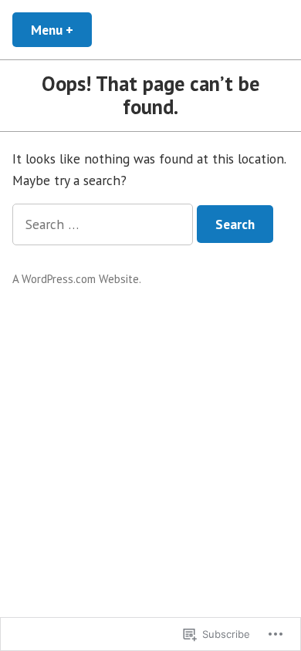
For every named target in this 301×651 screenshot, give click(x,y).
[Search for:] (104, 224)
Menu (61, 30)
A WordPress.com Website (75, 279)
